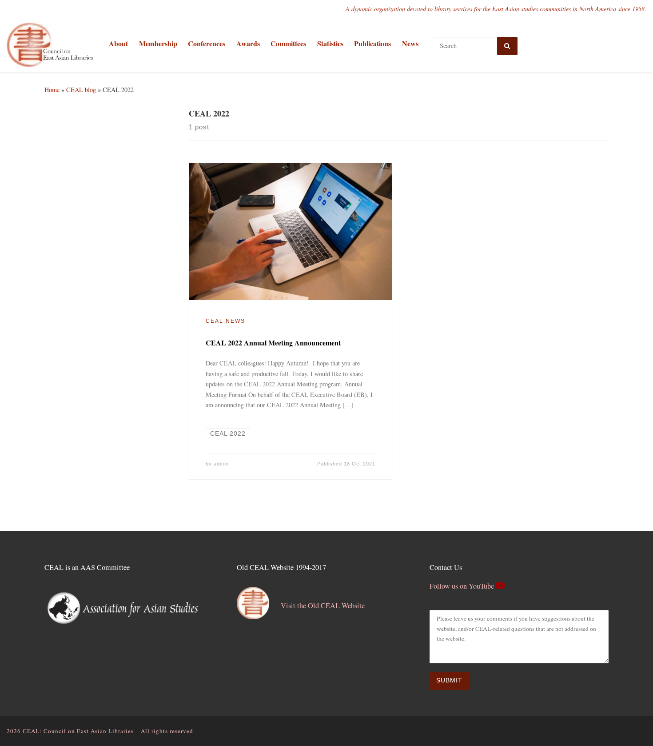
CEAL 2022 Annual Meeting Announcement (273, 342)
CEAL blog (81, 89)
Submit (449, 680)
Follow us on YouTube (463, 586)
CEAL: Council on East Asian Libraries (78, 731)
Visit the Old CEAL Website (323, 605)
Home (52, 89)
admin (221, 463)
